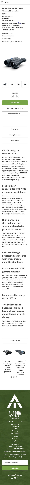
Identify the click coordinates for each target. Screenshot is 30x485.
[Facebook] (3, 121)
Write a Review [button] (8, 30)
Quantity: (15, 93)
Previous (2, 359)
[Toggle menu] (2, 2)
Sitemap (15, 431)
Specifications (15, 140)
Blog (15, 429)
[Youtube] (12, 478)
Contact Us (15, 426)
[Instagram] (15, 478)
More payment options (15, 108)
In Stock (15, 436)
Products (15, 439)
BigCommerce (17, 474)
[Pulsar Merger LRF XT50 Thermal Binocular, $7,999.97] (7, 352)
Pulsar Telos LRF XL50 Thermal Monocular (20, 365)
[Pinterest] (16, 121)
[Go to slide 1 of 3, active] (11, 377)
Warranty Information (15, 135)
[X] (13, 121)
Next (25, 359)
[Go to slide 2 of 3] (13, 377)
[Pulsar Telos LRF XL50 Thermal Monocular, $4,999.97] (20, 352)
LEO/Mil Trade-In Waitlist (15, 422)
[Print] (9, 121)
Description (15, 129)
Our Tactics (15, 424)
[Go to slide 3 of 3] (16, 377)
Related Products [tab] (15, 340)
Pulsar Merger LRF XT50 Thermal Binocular (7, 366)
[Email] (6, 121)
